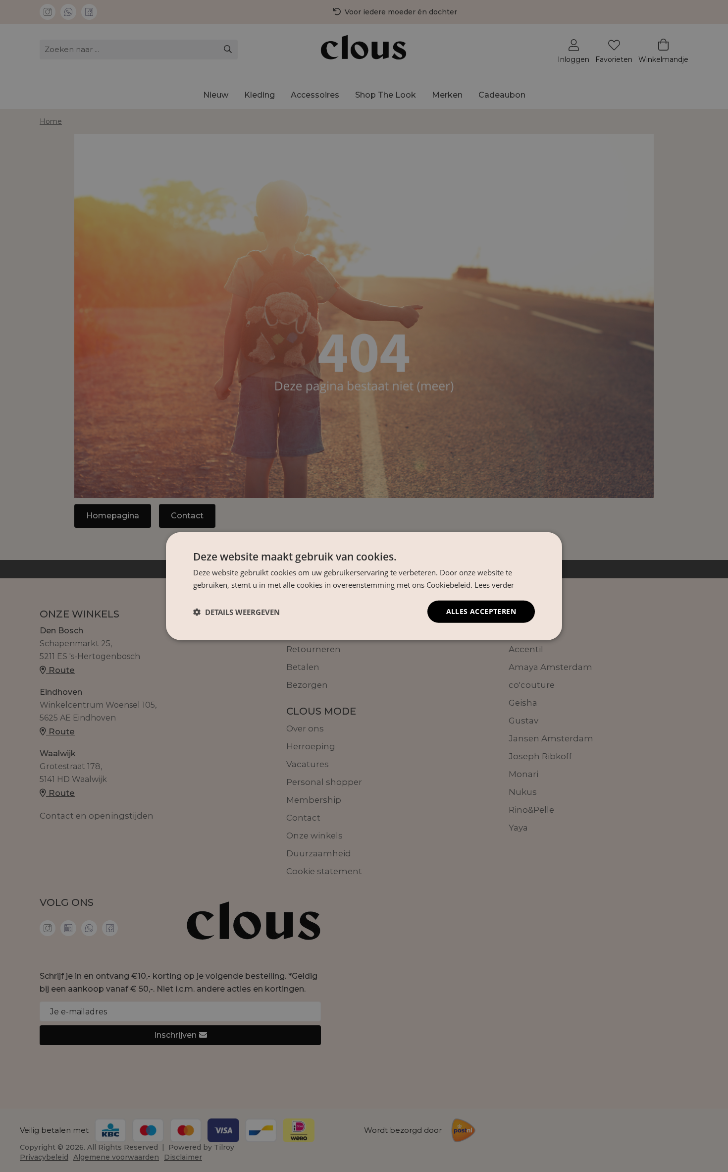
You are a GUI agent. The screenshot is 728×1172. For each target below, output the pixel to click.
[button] (236, 611)
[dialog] (364, 586)
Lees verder (494, 584)
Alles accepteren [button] (481, 611)
